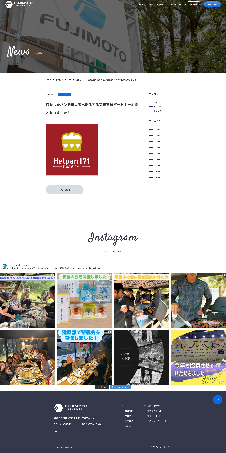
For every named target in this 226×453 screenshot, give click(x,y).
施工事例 (150, 4)
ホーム (128, 405)
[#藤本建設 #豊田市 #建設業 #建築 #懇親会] (84, 357)
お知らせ (129, 426)
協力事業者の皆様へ (174, 4)
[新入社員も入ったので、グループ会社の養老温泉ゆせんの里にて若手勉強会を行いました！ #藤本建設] (141, 300)
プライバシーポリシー (161, 447)
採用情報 (193, 4)
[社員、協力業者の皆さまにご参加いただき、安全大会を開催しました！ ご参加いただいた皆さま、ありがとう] (84, 300)
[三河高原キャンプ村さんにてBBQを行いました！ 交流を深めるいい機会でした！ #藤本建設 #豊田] (27, 300)
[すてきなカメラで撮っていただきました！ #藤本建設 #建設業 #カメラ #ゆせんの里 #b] (198, 300)
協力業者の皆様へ (155, 410)
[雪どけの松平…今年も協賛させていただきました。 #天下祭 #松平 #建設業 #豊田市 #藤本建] (141, 357)
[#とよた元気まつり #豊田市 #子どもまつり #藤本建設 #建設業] (198, 357)
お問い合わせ (212, 4)
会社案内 (140, 4)
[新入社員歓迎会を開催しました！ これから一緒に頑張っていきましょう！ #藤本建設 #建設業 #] (27, 357)
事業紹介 (160, 4)
